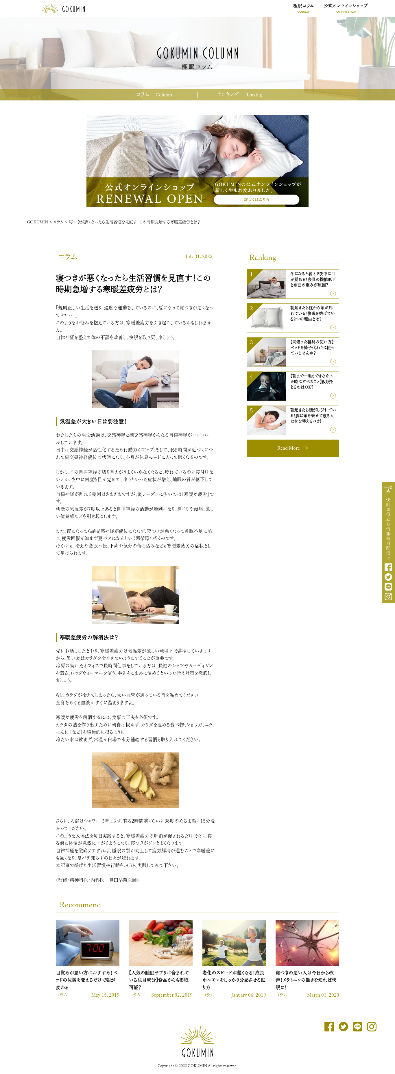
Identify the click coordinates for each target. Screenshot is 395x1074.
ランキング (240, 94)
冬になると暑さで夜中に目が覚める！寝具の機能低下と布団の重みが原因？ (313, 279)
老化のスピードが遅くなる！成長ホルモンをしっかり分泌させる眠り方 (233, 980)
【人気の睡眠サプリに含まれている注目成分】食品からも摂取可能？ (159, 980)
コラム (155, 94)
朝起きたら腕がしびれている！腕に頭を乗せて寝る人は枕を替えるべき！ (313, 415)
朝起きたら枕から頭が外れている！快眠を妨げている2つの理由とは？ (312, 313)
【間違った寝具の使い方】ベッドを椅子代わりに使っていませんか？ (312, 347)
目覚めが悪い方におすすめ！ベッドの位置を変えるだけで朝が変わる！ (86, 980)
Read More (288, 448)
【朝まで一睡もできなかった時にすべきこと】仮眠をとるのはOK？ (311, 381)
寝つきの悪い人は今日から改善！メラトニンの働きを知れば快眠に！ (306, 980)
